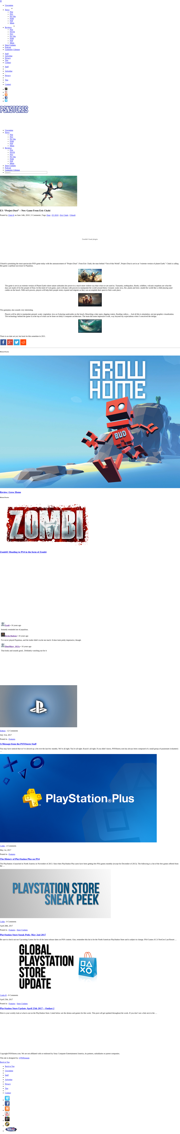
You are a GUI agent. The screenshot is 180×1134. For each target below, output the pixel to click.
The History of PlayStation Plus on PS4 (20, 859)
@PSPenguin (24, 1058)
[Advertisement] (44, 121)
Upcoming (9, 5)
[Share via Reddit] (23, 345)
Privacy (8, 58)
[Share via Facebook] (3, 345)
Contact (8, 62)
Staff (7, 54)
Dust (48, 215)
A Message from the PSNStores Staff (18, 744)
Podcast (8, 47)
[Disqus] (90, 586)
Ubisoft (72, 215)
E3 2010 (55, 215)
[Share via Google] (10, 345)
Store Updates (10, 45)
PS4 (11, 12)
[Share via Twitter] (17, 345)
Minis (12, 23)
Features (12, 739)
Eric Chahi (64, 215)
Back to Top (5, 1062)
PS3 (11, 14)
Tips (6, 60)
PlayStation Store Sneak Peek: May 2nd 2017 (23, 934)
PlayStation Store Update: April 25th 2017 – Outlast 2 (27, 1008)
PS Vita (13, 16)
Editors (3, 731)
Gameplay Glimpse (12, 49)
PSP (11, 21)
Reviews (8, 27)
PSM (12, 19)
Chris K (11, 215)
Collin (2, 846)
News (7, 10)
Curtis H (3, 995)
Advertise (8, 56)
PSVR (12, 32)
